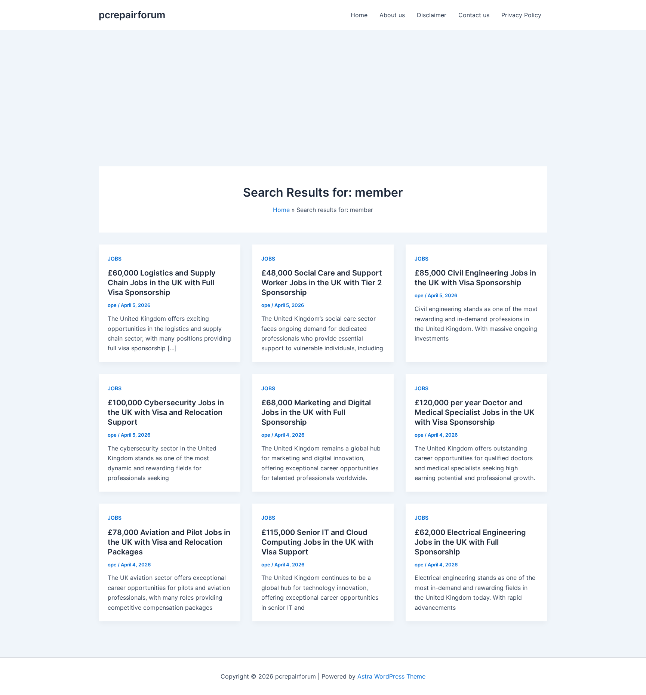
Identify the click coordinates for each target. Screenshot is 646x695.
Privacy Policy (521, 15)
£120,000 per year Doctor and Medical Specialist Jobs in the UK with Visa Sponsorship (475, 412)
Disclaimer (431, 15)
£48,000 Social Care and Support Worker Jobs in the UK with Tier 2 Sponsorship (321, 282)
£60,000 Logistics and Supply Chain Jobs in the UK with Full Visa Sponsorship (162, 282)
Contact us (473, 15)
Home (359, 15)
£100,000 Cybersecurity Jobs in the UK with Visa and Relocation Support (166, 412)
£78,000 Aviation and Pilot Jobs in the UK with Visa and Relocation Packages (169, 542)
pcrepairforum (132, 15)
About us (392, 15)
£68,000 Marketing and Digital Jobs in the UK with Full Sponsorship (316, 412)
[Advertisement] (323, 86)
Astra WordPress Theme (391, 676)
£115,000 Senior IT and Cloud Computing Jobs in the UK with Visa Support (317, 542)
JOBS (114, 258)
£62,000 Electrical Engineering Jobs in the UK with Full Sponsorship (470, 542)
